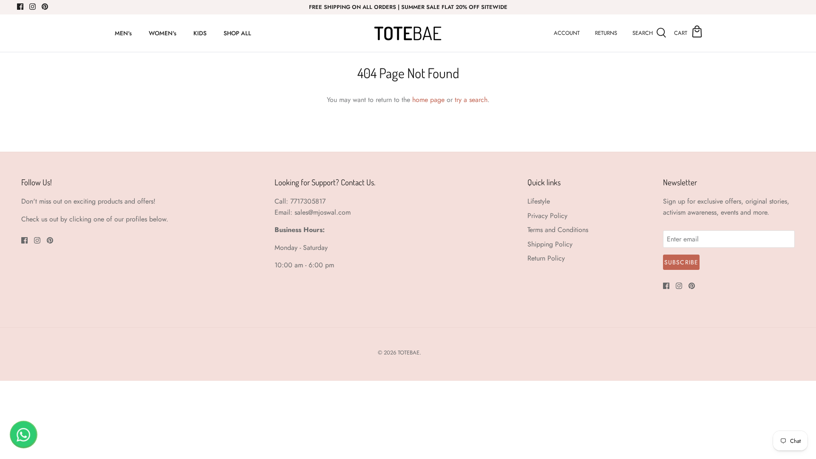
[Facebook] (20, 6)
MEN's (123, 33)
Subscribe (681, 262)
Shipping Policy (549, 244)
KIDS (200, 33)
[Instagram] (32, 6)
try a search (471, 100)
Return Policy (546, 258)
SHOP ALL (237, 33)
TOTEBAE (408, 352)
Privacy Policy (547, 216)
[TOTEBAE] (408, 33)
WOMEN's (162, 33)
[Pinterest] (45, 6)
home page (428, 100)
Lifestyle (538, 201)
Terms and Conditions (557, 230)
